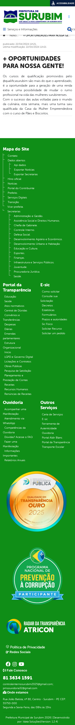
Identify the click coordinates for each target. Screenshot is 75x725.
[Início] (4, 35)
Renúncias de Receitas (17, 394)
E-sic (45, 419)
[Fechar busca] (69, 29)
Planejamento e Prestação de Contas (15, 378)
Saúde (8, 301)
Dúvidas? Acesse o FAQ (18, 437)
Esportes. (19, 253)
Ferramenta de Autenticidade (50, 426)
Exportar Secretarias (26, 174)
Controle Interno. (24, 230)
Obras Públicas (13, 366)
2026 (47, 717)
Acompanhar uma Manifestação (14, 411)
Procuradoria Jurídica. (27, 271)
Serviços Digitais (17, 197)
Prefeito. (13, 192)
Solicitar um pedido (53, 333)
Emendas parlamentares (11, 336)
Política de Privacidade (27, 647)
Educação (10, 296)
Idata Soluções (31, 721)
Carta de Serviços (52, 414)
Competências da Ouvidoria (14, 430)
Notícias (14, 35)
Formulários (49, 314)
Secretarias (14, 211)
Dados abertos (16, 160)
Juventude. (20, 267)
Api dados (20, 165)
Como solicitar (51, 291)
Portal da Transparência (56, 442)
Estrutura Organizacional (12, 345)
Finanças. (19, 257)
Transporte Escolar (53, 446)
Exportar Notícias (24, 169)
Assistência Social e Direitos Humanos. (37, 220)
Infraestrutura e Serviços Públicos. (34, 262)
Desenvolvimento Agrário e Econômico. (38, 239)
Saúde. (18, 276)
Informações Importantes (11, 453)
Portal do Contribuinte (21, 188)
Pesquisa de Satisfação (17, 370)
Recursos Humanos (16, 389)
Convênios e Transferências (11, 317)
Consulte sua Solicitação (49, 298)
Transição (13, 202)
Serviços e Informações (22, 29)
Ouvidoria (48, 433)
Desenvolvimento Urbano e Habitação (37, 243)
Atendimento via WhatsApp (13, 421)
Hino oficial (14, 179)
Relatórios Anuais (14, 460)
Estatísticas (48, 310)
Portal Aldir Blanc (52, 437)
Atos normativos (14, 305)
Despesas (10, 324)
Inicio (7, 352)
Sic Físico (47, 324)
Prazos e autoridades (54, 319)
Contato (13, 155)
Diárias (8, 329)
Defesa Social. (22, 234)
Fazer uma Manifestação (11, 444)
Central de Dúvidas (15, 310)
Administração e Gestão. (28, 216)
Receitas (9, 384)
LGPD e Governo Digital (18, 356)
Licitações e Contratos (17, 361)
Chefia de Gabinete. (26, 225)
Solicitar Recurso (52, 328)
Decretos (47, 305)
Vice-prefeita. (15, 206)
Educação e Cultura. (26, 248)
